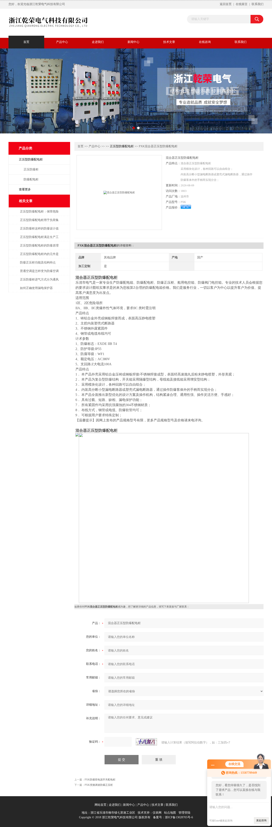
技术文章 (169, 42)
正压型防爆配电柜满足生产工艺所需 (39, 239)
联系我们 (258, 4)
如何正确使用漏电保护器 (36, 288)
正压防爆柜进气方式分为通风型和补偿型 (39, 281)
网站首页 (100, 804)
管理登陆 (184, 812)
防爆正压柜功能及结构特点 (38, 262)
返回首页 (226, 4)
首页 (26, 42)
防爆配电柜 (31, 179)
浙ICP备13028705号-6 (179, 817)
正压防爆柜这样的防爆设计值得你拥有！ (39, 230)
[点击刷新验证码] (146, 741)
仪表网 (157, 812)
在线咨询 (205, 42)
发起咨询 (261, 820)
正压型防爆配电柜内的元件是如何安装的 (39, 256)
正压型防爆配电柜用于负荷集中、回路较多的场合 (39, 222)
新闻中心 (133, 42)
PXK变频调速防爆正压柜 (99, 784)
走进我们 (98, 42)
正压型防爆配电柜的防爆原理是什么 (39, 247)
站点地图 (170, 812)
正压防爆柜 (31, 169)
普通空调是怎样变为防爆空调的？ (39, 273)
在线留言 (242, 4)
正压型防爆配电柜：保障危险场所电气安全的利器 (39, 213)
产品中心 (62, 42)
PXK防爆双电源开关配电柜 (100, 779)
